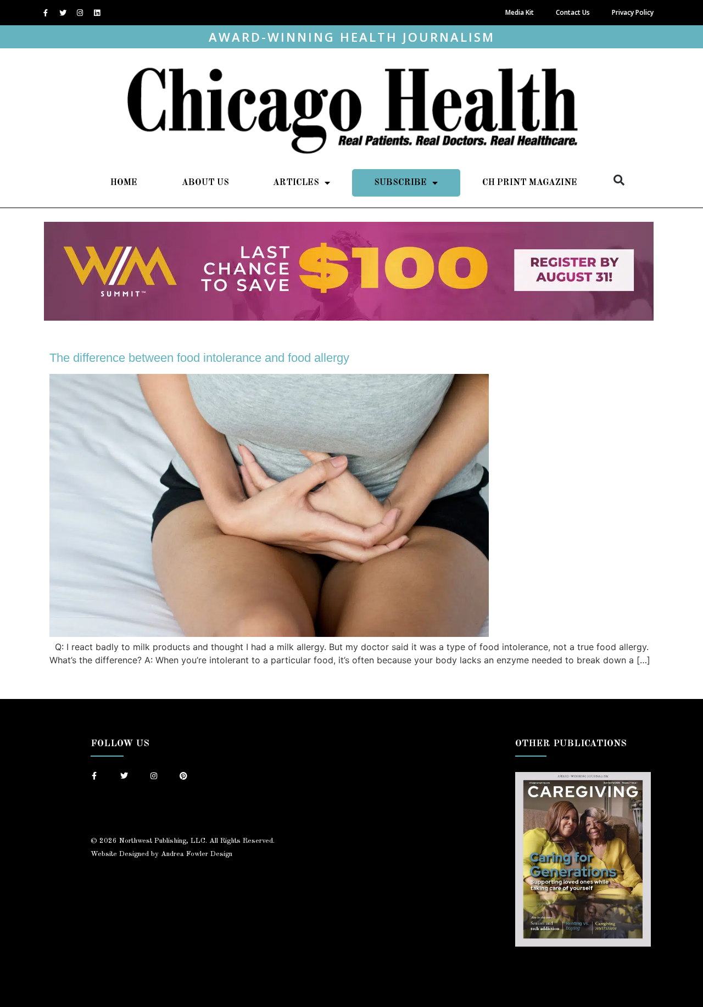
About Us (205, 182)
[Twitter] (62, 12)
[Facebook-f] (45, 12)
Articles (296, 182)
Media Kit (519, 12)
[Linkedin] (97, 12)
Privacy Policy (633, 12)
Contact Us (573, 12)
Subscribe (400, 182)
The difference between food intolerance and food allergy (199, 358)
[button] (619, 180)
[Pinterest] (183, 776)
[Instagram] (79, 12)
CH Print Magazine (529, 182)
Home (123, 182)
